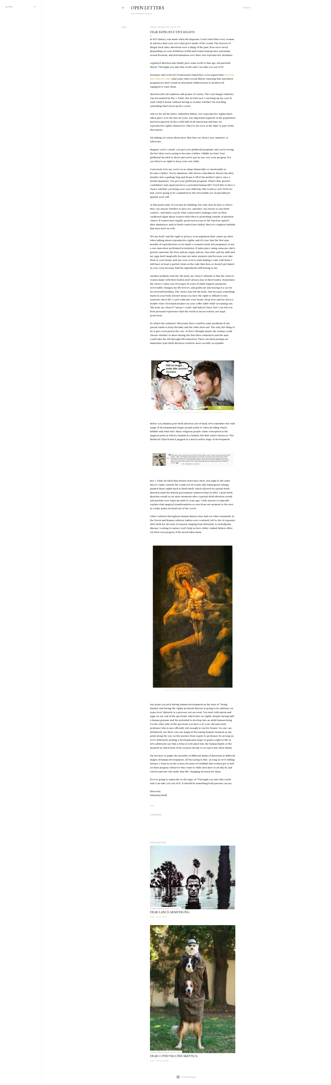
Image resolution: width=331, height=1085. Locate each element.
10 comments (161, 917)
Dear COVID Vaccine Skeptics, (174, 1056)
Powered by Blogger (188, 1077)
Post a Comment (162, 1061)
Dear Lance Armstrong (170, 912)
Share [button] (124, 27)
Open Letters (147, 8)
